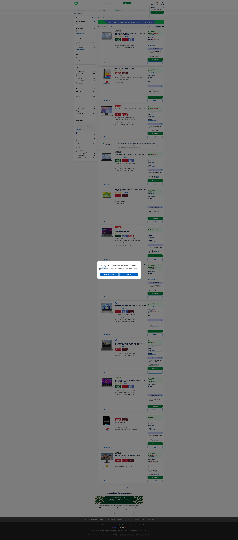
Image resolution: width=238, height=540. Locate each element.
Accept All (128, 274)
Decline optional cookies (109, 274)
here (103, 268)
